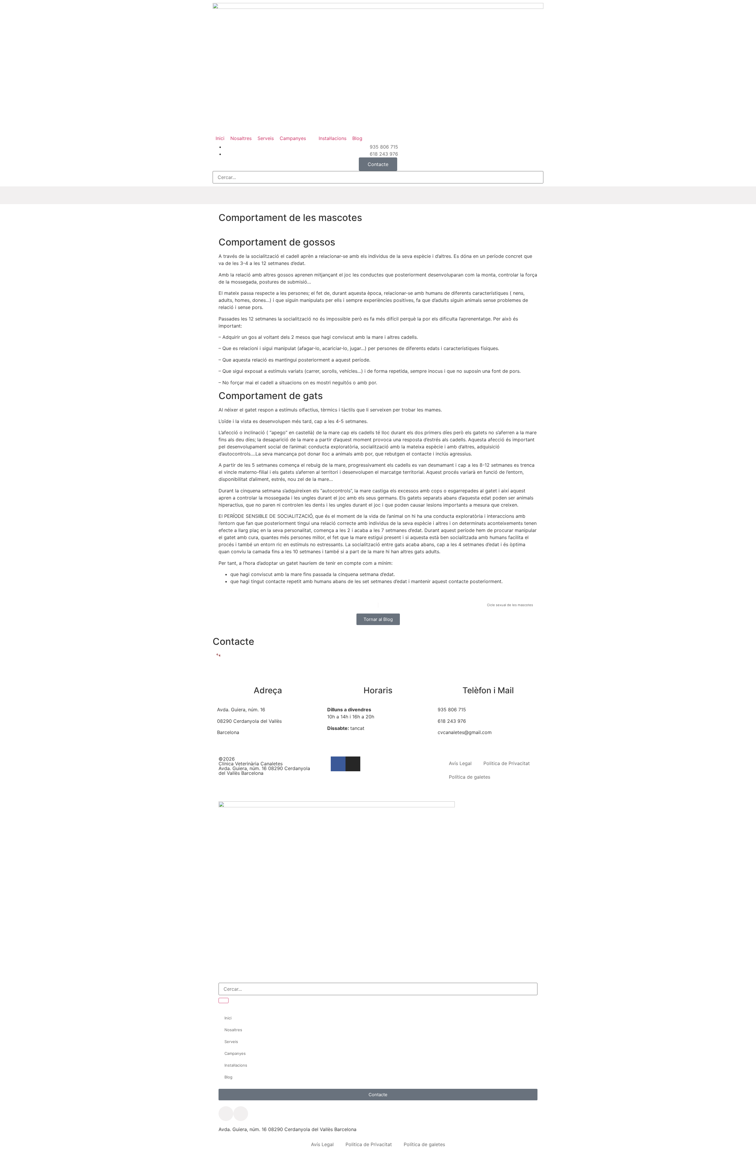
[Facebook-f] (338, 763)
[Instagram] (353, 763)
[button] (296, 138)
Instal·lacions (235, 1065)
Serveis (231, 1041)
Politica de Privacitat (506, 763)
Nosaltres (233, 1029)
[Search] (224, 1000)
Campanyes (235, 1053)
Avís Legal (460, 763)
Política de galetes (469, 777)
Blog (228, 1077)
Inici (228, 1018)
